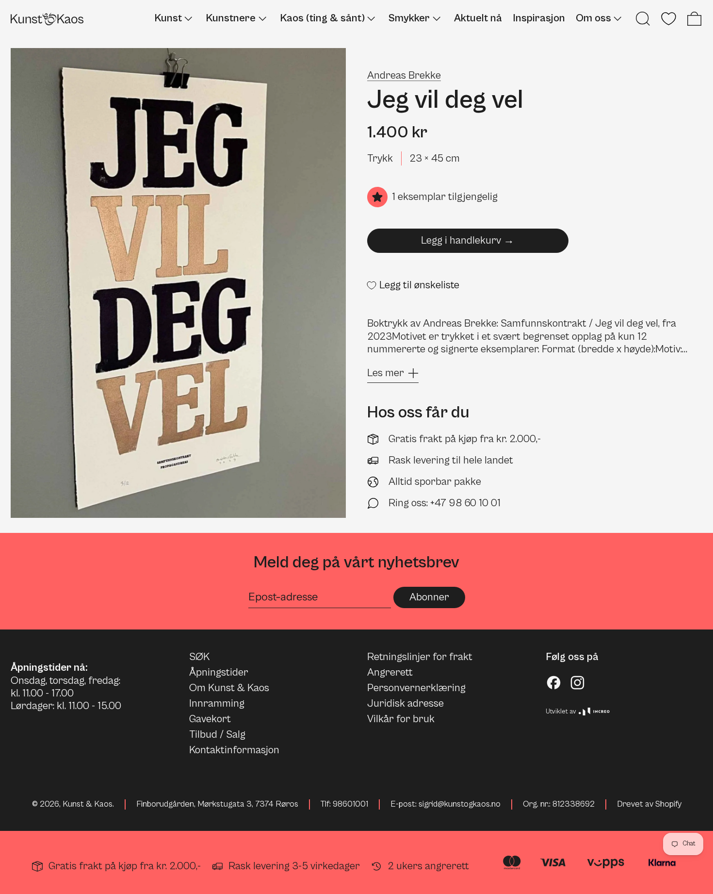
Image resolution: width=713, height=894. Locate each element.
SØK (199, 657)
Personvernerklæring (416, 688)
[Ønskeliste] (669, 18)
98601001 (350, 804)
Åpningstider (218, 672)
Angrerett (390, 672)
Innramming (216, 703)
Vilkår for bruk (401, 719)
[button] (643, 18)
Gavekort (210, 719)
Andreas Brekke (404, 75)
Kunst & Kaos (88, 804)
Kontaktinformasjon (234, 750)
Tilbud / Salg (217, 734)
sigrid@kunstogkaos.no (460, 804)
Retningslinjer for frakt (419, 657)
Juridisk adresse (405, 703)
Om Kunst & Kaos (229, 688)
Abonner (429, 597)
